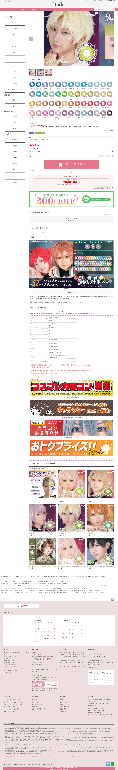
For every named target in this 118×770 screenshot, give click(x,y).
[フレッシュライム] (71, 91)
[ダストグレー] (97, 110)
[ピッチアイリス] (71, 110)
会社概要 (90, 696)
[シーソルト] (39, 82)
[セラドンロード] (110, 82)
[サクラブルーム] (32, 110)
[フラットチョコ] (51, 101)
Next (112, 39)
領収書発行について (65, 709)
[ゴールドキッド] (103, 91)
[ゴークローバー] (51, 91)
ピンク (15, 40)
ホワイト (14, 83)
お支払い (6, 649)
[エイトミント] (39, 91)
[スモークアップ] (84, 110)
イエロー (14, 71)
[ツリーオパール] (103, 82)
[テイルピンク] (45, 110)
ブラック (14, 28)
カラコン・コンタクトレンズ (10, 576)
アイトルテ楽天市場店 (32, 756)
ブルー (15, 52)
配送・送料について (65, 702)
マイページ (35, 696)
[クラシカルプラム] (39, 110)
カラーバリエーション (36, 79)
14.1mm (14, 145)
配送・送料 (35, 649)
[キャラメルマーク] (39, 101)
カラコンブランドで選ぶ (22, 576)
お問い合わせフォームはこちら (97, 660)
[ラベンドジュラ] (77, 110)
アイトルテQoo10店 (74, 756)
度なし (15, 100)
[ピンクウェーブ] (110, 101)
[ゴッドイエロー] (110, 91)
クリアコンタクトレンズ (15, 89)
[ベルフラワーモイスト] (64, 82)
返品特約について (70, 666)
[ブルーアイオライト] (51, 82)
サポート (62, 696)
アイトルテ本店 (8, 756)
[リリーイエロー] (32, 101)
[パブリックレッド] (90, 101)
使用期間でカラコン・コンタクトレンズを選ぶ (26, 585)
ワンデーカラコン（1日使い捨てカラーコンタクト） (48, 585)
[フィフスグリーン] (64, 91)
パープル (14, 59)
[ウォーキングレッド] (97, 101)
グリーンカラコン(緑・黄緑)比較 (46, 590)
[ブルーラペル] (58, 82)
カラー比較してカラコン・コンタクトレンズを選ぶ (27, 590)
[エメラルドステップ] (45, 91)
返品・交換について (65, 706)
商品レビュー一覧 (37, 706)
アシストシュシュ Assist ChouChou (35, 588)
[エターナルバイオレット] (45, 82)
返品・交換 (63, 649)
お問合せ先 (91, 649)
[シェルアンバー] (71, 101)
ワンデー (14, 116)
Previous (31, 39)
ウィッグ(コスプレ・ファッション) (14, 704)
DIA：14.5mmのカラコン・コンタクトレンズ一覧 (52, 578)
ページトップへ (112, 600)
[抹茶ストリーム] (77, 91)
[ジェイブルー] (71, 82)
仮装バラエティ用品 (9, 706)
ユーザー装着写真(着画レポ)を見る (71, 213)
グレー (15, 34)
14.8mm (14, 176)
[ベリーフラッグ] (64, 110)
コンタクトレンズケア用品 (11, 709)
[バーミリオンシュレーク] (77, 101)
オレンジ (14, 77)
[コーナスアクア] (32, 91)
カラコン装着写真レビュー (39, 709)
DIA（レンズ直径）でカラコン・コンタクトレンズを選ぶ (29, 578)
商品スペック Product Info (38, 307)
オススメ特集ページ (36, 379)
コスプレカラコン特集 (16, 583)
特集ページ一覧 (7, 583)
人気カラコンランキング (11, 711)
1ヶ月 (14, 128)
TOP (2, 576)
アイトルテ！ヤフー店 (53, 756)
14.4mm (14, 163)
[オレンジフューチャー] (64, 101)
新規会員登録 (35, 700)
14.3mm (14, 157)
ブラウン (14, 22)
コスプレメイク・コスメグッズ (13, 702)
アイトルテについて (10, 723)
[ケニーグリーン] (58, 91)
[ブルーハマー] (32, 82)
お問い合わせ (19, 764)
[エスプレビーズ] (58, 101)
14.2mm (14, 151)
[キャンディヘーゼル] (97, 91)
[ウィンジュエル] (84, 82)
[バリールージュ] (84, 101)
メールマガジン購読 (37, 704)
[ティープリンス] (45, 101)
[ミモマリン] (97, 82)
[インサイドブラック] (110, 110)
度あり (15, 106)
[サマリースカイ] (77, 82)
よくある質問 (63, 711)
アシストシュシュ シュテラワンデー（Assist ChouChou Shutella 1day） (43, 576)
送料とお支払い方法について (17, 670)
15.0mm (14, 182)
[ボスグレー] (90, 110)
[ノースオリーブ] (90, 91)
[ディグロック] (103, 110)
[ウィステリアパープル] (51, 110)
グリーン (14, 46)
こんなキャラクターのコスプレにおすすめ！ (43, 463)
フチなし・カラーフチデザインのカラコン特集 (49, 592)
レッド (15, 65)
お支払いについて (65, 704)
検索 (113, 9)
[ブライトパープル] (58, 110)
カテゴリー (7, 696)
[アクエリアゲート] (90, 82)
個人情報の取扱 (47, 764)
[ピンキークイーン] (103, 101)
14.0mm (14, 139)
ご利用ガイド (63, 700)
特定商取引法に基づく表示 (33, 764)
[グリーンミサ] (84, 91)
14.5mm (14, 170)
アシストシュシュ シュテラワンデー (71, 290)
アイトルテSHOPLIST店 (97, 756)
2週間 (14, 122)
